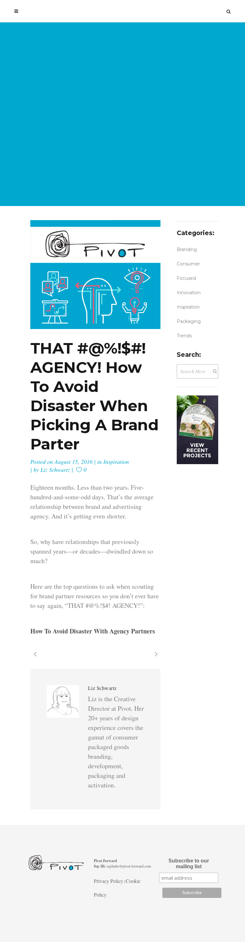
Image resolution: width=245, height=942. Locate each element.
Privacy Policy (108, 880)
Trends (184, 336)
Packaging (189, 321)
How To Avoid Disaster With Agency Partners (92, 631)
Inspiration (116, 461)
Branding (187, 249)
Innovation (189, 292)
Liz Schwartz (55, 469)
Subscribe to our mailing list (188, 863)
